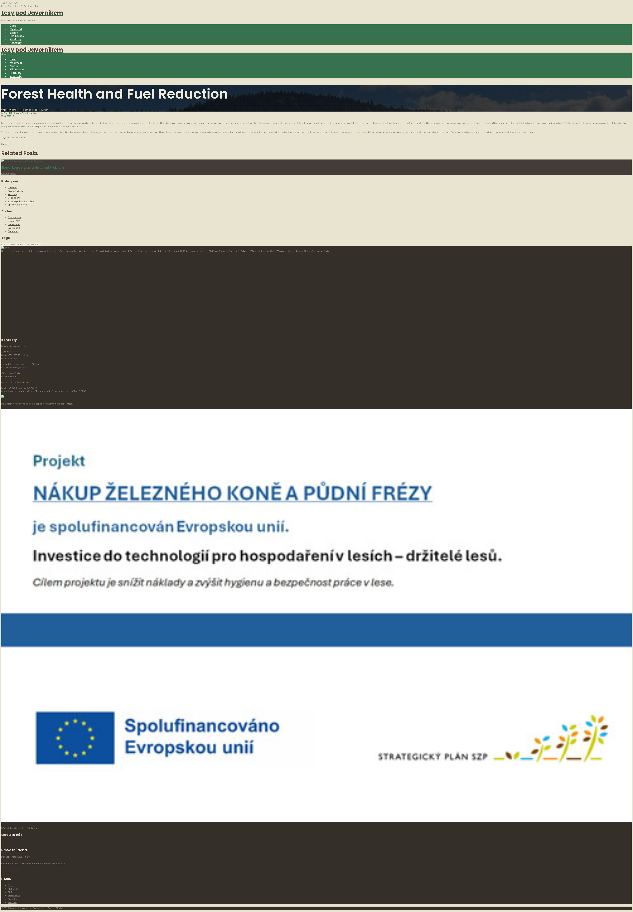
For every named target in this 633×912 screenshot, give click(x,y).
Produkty (12, 194)
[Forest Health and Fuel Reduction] (19, 113)
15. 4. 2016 (6, 116)
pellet (13, 173)
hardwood (12, 137)
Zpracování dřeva (17, 204)
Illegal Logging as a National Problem (32, 167)
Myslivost (12, 888)
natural (5, 173)
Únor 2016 (13, 231)
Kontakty (12, 902)
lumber (19, 244)
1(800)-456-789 (9, 2)
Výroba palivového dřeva (21, 201)
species (23, 137)
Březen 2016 (14, 228)
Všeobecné (14, 197)
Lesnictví (11, 109)
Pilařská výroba (16, 191)
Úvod (4, 109)
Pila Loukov (14, 895)
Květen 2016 (14, 221)
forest (3, 244)
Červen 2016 (14, 217)
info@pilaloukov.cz (20, 382)
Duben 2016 (14, 224)
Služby (11, 892)
